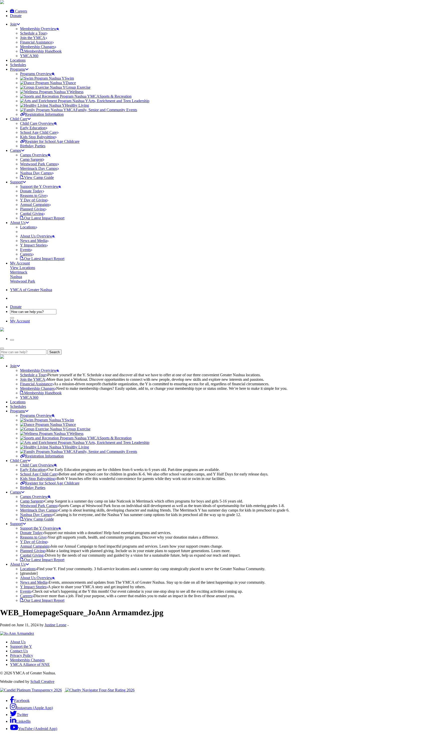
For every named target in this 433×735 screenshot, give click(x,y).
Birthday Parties (32, 146)
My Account (20, 263)
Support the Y (21, 646)
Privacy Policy (21, 655)
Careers (20, 11)
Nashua (16, 277)
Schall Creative (42, 681)
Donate (16, 16)
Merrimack (18, 272)
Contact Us (19, 651)
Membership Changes (27, 660)
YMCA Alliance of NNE (30, 664)
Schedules (18, 65)
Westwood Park (22, 281)
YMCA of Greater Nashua (31, 290)
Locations (18, 60)
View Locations (22, 268)
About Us (18, 642)
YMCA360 (29, 56)
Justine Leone (55, 625)
